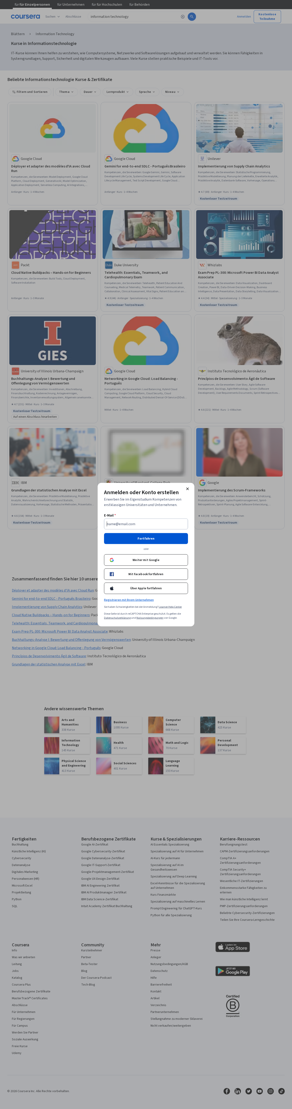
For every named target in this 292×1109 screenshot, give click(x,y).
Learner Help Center (170, 607)
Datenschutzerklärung (117, 618)
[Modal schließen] (187, 489)
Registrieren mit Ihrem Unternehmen (129, 600)
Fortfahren (146, 538)
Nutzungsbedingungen (149, 618)
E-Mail (110, 515)
